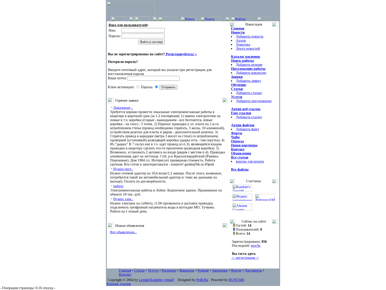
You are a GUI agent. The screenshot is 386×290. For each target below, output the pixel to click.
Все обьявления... (123, 232)
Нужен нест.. (123, 169)
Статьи (139, 270)
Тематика (243, 44)
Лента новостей (248, 48)
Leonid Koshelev (151, 280)
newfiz (255, 245)
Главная (125, 270)
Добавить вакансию (251, 73)
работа (118, 186)
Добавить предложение (254, 101)
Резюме (203, 270)
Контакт (125, 274)
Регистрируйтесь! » (181, 54)
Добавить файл (247, 129)
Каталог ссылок (119, 284)
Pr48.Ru (202, 280)
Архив (241, 40)
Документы (253, 270)
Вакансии (186, 270)
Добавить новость (249, 36)
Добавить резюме (249, 65)
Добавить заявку (248, 81)
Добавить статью (249, 93)
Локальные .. (123, 108)
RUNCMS (236, 280)
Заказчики (220, 270)
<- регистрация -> (245, 258)
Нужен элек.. (123, 199)
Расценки (169, 270)
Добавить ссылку (249, 117)
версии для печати (250, 161)
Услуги (153, 270)
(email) (169, 280)
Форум (236, 270)
